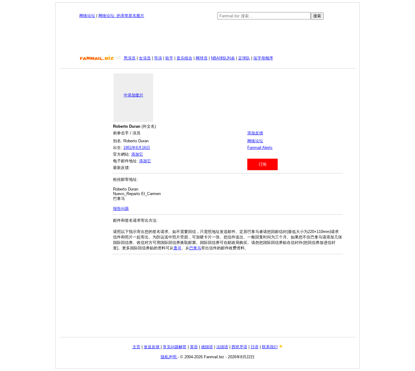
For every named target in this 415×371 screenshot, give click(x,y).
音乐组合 (184, 58)
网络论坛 (87, 15)
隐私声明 (169, 357)
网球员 (202, 58)
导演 (158, 58)
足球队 (244, 58)
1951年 (129, 147)
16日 (146, 147)
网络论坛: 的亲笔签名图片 (121, 15)
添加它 (137, 154)
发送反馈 (152, 347)
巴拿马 (195, 248)
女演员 (145, 58)
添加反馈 (255, 133)
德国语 (207, 347)
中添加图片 (133, 95)
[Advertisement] (207, 37)
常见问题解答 (175, 347)
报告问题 (121, 208)
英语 (194, 347)
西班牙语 (239, 347)
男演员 (129, 58)
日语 (255, 347)
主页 (136, 347)
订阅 (262, 164)
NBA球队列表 (223, 58)
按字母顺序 (263, 58)
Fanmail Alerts (260, 147)
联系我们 (270, 347)
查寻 (177, 248)
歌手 (169, 58)
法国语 (222, 347)
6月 (139, 147)
